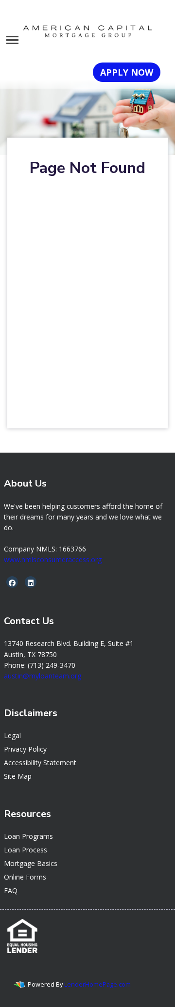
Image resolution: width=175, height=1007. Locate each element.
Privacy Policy (25, 749)
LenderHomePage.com (97, 984)
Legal (12, 735)
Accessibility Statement (40, 762)
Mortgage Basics (30, 863)
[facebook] (12, 582)
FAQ (11, 890)
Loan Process (25, 849)
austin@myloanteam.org (42, 675)
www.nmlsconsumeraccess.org (53, 559)
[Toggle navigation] (12, 39)
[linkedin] (31, 582)
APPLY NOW (126, 72)
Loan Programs (28, 836)
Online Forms (25, 876)
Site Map (18, 776)
